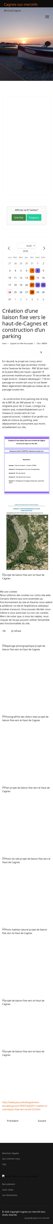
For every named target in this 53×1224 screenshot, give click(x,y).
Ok (4, 631)
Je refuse (16, 631)
